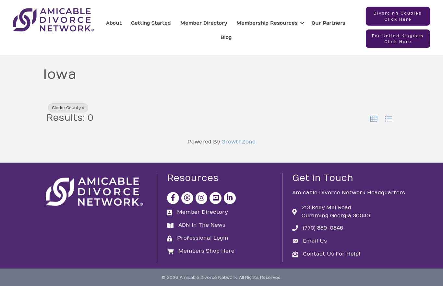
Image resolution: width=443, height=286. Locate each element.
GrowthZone (239, 142)
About (114, 23)
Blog (226, 37)
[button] (397, 16)
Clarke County (66, 108)
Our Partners (328, 23)
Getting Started (151, 23)
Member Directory (203, 23)
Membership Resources (267, 23)
